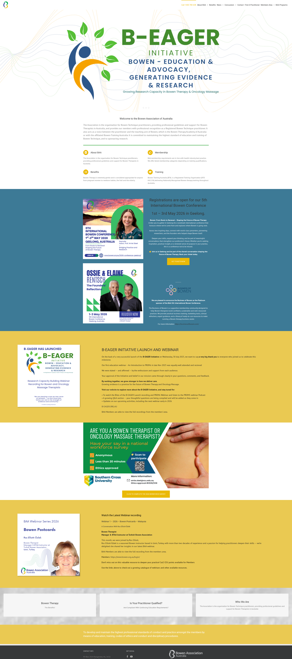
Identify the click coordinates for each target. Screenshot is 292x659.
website (113, 389)
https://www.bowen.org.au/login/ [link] (125, 557)
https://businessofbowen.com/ (187, 324)
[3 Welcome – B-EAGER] (146, 61)
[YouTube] (131, 656)
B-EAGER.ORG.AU (109, 406)
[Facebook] (127, 656)
